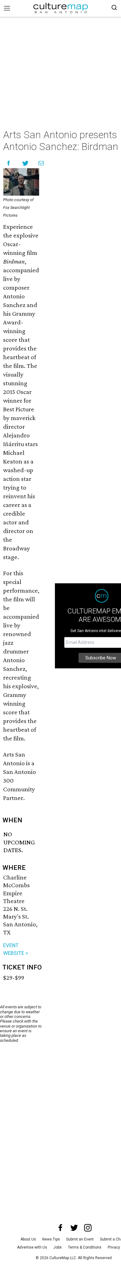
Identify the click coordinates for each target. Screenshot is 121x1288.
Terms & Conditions (84, 1247)
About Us (28, 1239)
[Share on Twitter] (25, 163)
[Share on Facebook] (8, 163)
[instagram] (88, 1228)
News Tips (51, 1239)
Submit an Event (80, 1239)
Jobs (57, 1247)
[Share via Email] (41, 163)
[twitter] (74, 1228)
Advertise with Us (32, 1247)
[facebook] (60, 1228)
